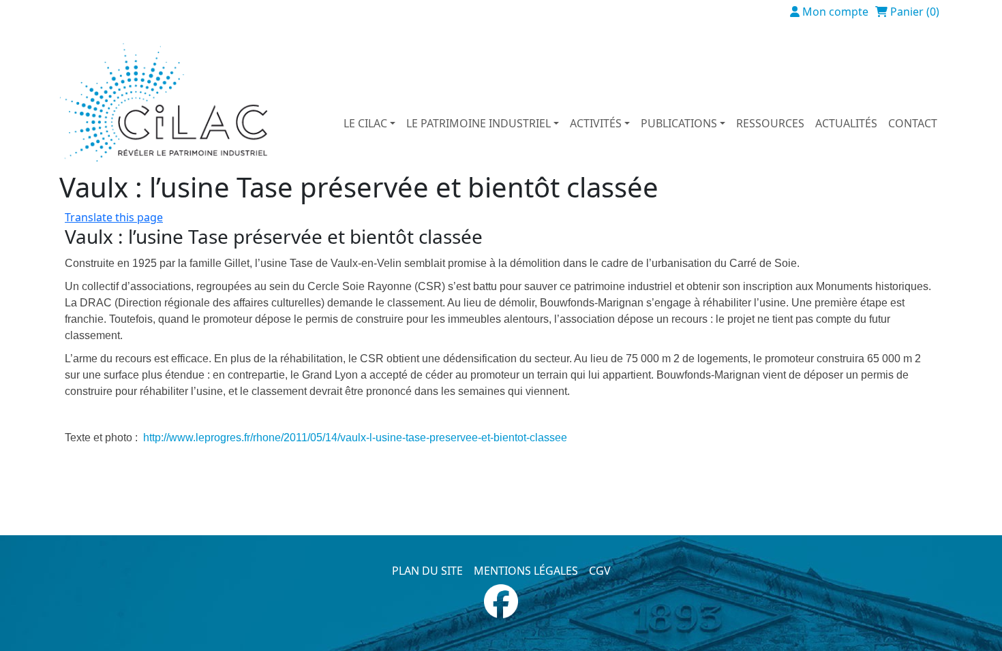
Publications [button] (679, 123)
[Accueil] (169, 102)
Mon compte (835, 11)
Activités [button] (596, 123)
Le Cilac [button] (365, 123)
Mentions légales (526, 570)
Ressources (770, 123)
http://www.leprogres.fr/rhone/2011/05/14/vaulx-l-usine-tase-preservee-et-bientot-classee (355, 437)
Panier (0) (914, 11)
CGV (600, 570)
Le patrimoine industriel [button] (478, 123)
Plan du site (427, 570)
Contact (912, 123)
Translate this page (114, 217)
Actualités (846, 123)
